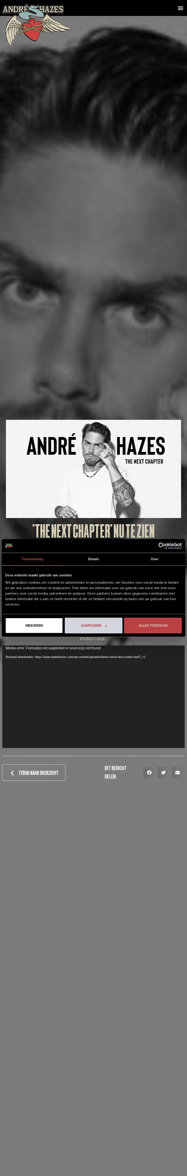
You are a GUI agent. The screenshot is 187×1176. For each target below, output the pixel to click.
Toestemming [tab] (32, 559)
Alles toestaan (153, 625)
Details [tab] (93, 559)
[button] (180, 8)
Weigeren (34, 625)
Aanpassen (91, 625)
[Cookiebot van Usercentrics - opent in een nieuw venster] (162, 545)
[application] (93, 696)
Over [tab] (154, 559)
